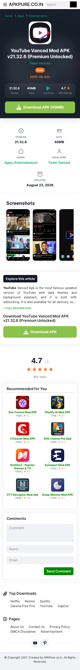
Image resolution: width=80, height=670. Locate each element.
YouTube (46, 606)
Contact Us (37, 627)
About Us (17, 627)
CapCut (63, 606)
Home (9, 16)
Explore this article (20, 279)
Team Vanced (40, 63)
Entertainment (38, 16)
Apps (20, 16)
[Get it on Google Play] (48, 88)
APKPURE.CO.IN (26, 4)
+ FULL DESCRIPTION (17, 308)
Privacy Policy (60, 627)
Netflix (15, 601)
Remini (30, 601)
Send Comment (59, 571)
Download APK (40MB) (43, 107)
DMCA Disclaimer (23, 631)
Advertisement (51, 631)
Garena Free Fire (22, 606)
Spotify (45, 601)
